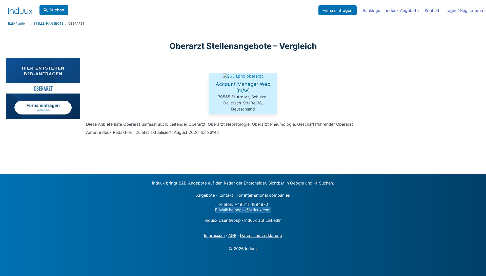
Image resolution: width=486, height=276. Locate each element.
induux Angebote (402, 10)
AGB (232, 235)
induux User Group (223, 220)
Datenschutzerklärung (261, 235)
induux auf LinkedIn (262, 220)
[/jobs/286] (243, 76)
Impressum (214, 235)
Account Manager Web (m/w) (243, 87)
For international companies (263, 195)
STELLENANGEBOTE (48, 23)
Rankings (371, 10)
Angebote (205, 195)
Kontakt (432, 10)
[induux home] (20, 9)
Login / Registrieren (464, 10)
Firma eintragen (337, 10)
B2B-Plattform (18, 23)
